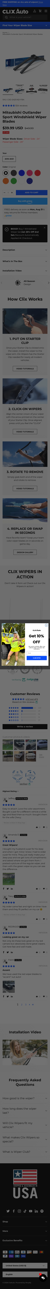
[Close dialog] (46, 625)
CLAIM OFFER (37, 658)
